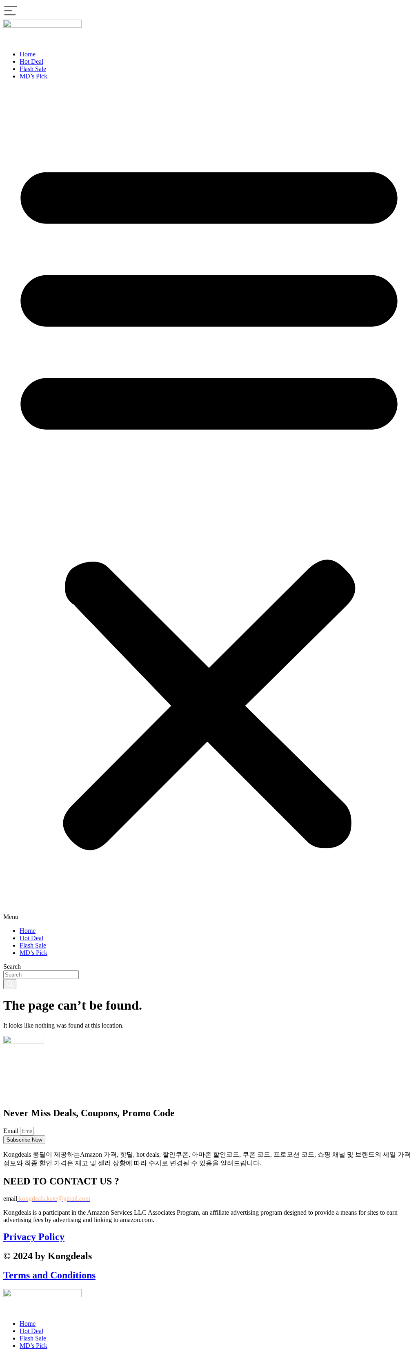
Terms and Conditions (49, 1275)
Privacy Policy (33, 1236)
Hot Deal (31, 61)
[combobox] (41, 974)
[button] (209, 504)
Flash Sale (33, 68)
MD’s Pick (33, 76)
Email (11, 1130)
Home (28, 54)
